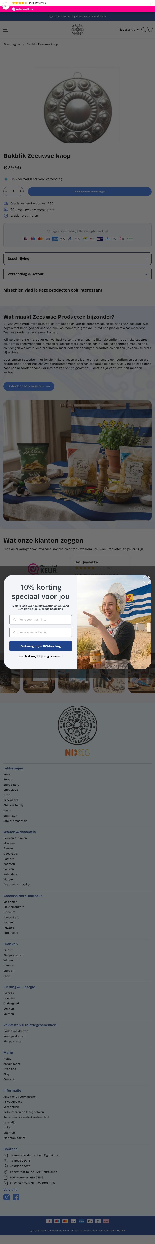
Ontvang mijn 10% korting (40, 646)
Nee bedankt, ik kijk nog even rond (40, 656)
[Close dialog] (146, 579)
